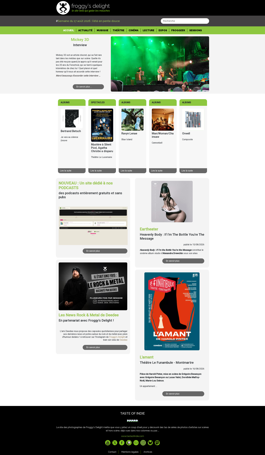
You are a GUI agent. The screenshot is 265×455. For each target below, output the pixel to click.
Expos (163, 30)
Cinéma (133, 30)
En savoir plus (93, 251)
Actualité (85, 30)
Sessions (195, 30)
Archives (148, 452)
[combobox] (185, 21)
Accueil (69, 30)
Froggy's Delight (117, 337)
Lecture (148, 30)
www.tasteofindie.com (132, 436)
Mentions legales (130, 452)
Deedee (123, 340)
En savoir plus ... (84, 86)
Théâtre (118, 30)
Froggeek (178, 30)
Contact (112, 452)
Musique (102, 30)
